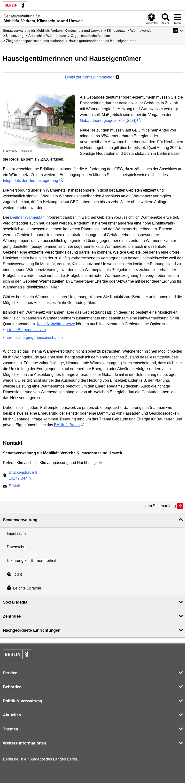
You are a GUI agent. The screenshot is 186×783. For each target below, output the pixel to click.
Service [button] (10, 673)
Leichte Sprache (27, 588)
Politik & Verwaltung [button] (22, 701)
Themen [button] (10, 729)
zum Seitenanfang (160, 506)
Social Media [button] (15, 602)
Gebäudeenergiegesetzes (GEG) (108, 120)
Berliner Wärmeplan (27, 217)
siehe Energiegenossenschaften (35, 337)
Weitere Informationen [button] (24, 743)
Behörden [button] (12, 687)
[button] (178, 30)
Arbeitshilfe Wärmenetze (47, 36)
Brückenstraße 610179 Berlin (23, 475)
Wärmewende (141, 30)
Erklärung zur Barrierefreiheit (31, 560)
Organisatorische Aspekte (90, 36)
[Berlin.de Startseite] (15, 5)
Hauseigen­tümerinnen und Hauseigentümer (102, 41)
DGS (18, 575)
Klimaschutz (116, 30)
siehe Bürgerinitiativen (26, 330)
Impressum (16, 533)
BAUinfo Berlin (67, 425)
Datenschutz (17, 547)
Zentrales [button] (12, 616)
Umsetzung (14, 36)
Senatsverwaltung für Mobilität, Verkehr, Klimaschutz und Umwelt (52, 30)
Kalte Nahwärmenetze (56, 324)
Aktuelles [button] (12, 715)
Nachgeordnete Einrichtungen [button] (31, 630)
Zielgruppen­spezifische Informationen (35, 41)
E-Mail (14, 486)
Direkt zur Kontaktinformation (90, 77)
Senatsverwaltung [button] (20, 520)
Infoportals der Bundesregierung (30, 180)
